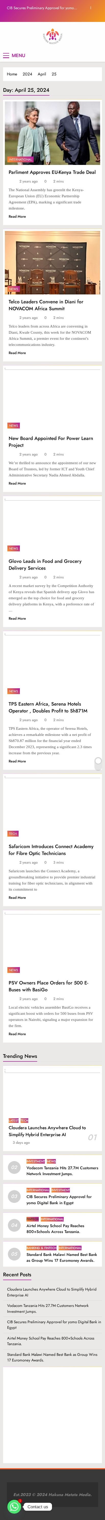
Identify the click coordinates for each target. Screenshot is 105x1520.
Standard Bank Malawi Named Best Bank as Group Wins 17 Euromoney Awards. (62, 1257)
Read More (17, 216)
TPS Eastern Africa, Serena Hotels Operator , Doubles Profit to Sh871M (48, 707)
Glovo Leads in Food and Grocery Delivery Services (45, 564)
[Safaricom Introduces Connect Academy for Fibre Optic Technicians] (52, 807)
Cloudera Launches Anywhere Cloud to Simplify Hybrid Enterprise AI (47, 1131)
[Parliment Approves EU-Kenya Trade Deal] (52, 133)
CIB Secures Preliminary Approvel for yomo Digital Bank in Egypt (40, 8)
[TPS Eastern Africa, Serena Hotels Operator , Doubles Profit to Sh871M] (52, 664)
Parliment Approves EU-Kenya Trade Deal (52, 172)
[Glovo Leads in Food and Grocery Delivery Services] (52, 526)
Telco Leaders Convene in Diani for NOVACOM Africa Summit (46, 305)
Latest (14, 1120)
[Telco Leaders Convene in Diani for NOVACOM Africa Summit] (52, 262)
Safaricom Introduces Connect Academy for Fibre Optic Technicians (51, 850)
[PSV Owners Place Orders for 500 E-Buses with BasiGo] (52, 944)
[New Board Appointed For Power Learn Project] (52, 399)
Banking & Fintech (42, 1248)
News (13, 289)
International (20, 159)
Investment (36, 1161)
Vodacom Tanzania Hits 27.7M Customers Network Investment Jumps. (62, 1171)
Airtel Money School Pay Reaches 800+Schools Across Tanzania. (55, 1229)
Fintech (33, 1219)
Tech (13, 834)
